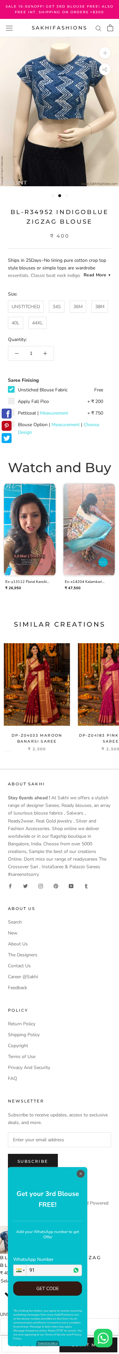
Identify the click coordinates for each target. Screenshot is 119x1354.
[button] (20, 1270)
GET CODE (47, 1288)
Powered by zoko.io (48, 1343)
